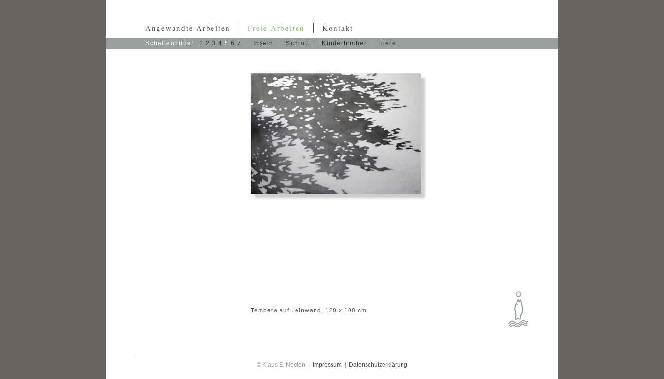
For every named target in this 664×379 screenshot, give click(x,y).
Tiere (388, 43)
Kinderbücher (345, 43)
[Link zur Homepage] (518, 309)
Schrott (299, 43)
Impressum (327, 365)
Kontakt (337, 28)
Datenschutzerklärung (378, 365)
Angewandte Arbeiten (189, 28)
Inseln (264, 43)
